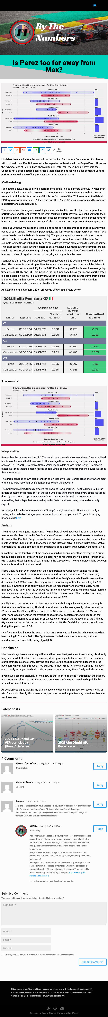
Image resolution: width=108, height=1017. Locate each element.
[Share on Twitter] (10, 150)
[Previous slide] (4, 733)
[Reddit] (55, 1008)
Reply (100, 766)
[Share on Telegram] (42, 150)
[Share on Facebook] (4, 150)
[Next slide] (103, 733)
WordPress (73, 1013)
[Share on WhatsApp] (36, 150)
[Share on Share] (48, 150)
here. (19, 517)
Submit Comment (93, 962)
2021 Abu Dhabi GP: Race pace (73, 745)
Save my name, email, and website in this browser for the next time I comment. (39, 955)
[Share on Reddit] (17, 150)
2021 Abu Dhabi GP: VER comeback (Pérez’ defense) (20, 743)
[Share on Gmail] (23, 150)
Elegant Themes (48, 1013)
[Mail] (62, 1008)
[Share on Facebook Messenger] (29, 150)
